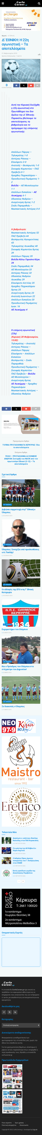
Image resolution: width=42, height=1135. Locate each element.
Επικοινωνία (24, 1125)
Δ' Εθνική (11, 36)
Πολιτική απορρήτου (9, 1125)
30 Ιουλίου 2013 (7, 515)
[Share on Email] (31, 85)
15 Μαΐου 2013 (7, 709)
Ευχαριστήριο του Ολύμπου (15, 629)
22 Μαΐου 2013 (7, 632)
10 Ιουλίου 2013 (7, 555)
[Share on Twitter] (23, 85)
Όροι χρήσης (19, 1123)
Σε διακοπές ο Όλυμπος (13, 706)
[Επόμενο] (23, 881)
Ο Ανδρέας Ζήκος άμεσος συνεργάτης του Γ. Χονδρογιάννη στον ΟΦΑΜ (26, 860)
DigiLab (35, 1129)
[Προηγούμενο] (19, 881)
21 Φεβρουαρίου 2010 (9, 53)
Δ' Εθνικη (7, 504)
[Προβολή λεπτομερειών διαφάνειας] (21, 424)
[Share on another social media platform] (37, 85)
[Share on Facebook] (16, 85)
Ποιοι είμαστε (7, 1123)
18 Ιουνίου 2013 (7, 595)
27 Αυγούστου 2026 (19, 843)
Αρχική (4, 36)
